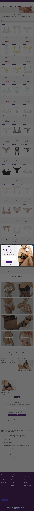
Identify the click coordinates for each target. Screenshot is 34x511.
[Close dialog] (32, 246)
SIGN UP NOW (9, 261)
